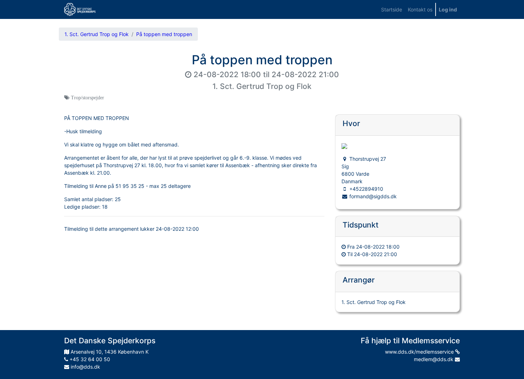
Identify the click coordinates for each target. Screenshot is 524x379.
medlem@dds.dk (434, 359)
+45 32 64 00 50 (89, 359)
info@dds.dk (84, 367)
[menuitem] (391, 9)
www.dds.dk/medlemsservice (420, 352)
